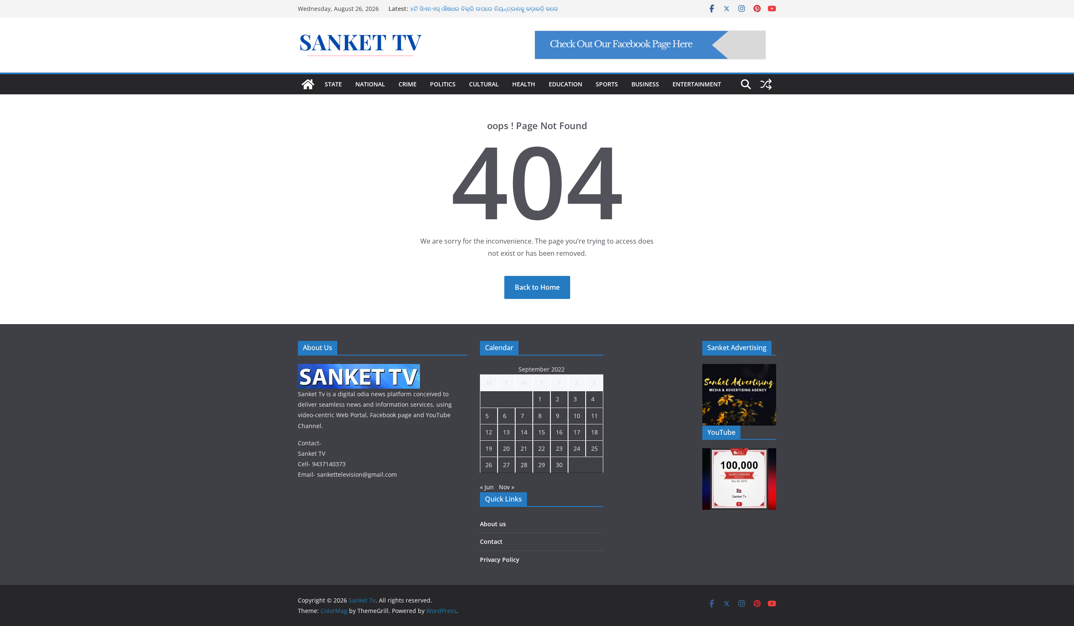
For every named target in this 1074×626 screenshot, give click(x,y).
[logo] (359, 369)
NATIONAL (370, 84)
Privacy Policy (499, 560)
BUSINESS (645, 84)
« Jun (487, 487)
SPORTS (607, 84)
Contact (491, 541)
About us (493, 524)
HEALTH (523, 84)
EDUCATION (565, 84)
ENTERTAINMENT (697, 84)
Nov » (506, 487)
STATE (333, 84)
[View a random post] (766, 84)
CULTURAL (484, 84)
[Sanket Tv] (308, 84)
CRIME (408, 84)
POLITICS (443, 84)
